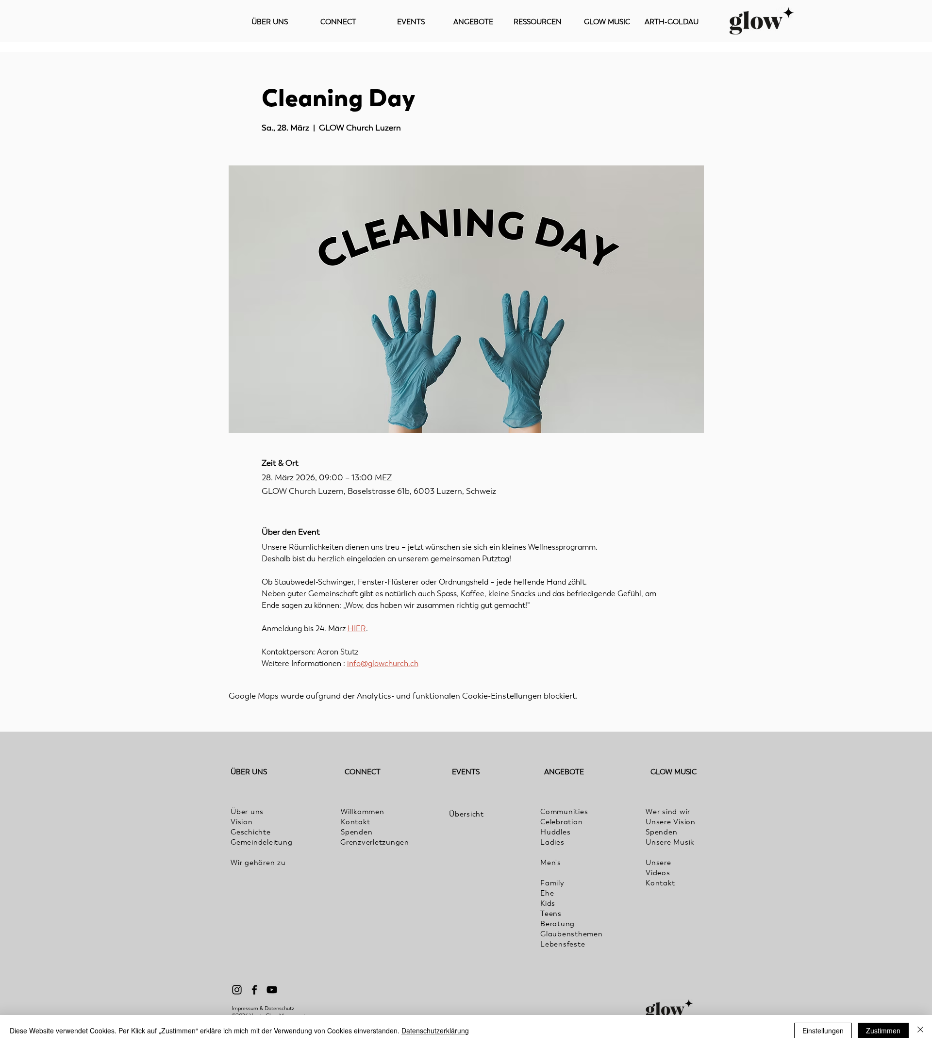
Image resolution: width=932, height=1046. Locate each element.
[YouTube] (272, 989)
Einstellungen (823, 1030)
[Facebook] (254, 989)
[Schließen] (920, 1030)
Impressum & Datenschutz (263, 1008)
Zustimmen (883, 1030)
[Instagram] (237, 989)
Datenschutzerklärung (435, 1030)
